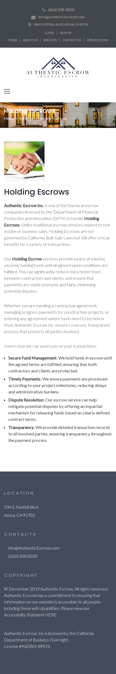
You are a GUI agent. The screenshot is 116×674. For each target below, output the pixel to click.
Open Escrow (97, 40)
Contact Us (71, 40)
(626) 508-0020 (61, 9)
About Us (30, 40)
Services (50, 40)
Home (12, 40)
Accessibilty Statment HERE (30, 614)
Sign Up (65, 32)
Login (49, 32)
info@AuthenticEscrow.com (61, 17)
